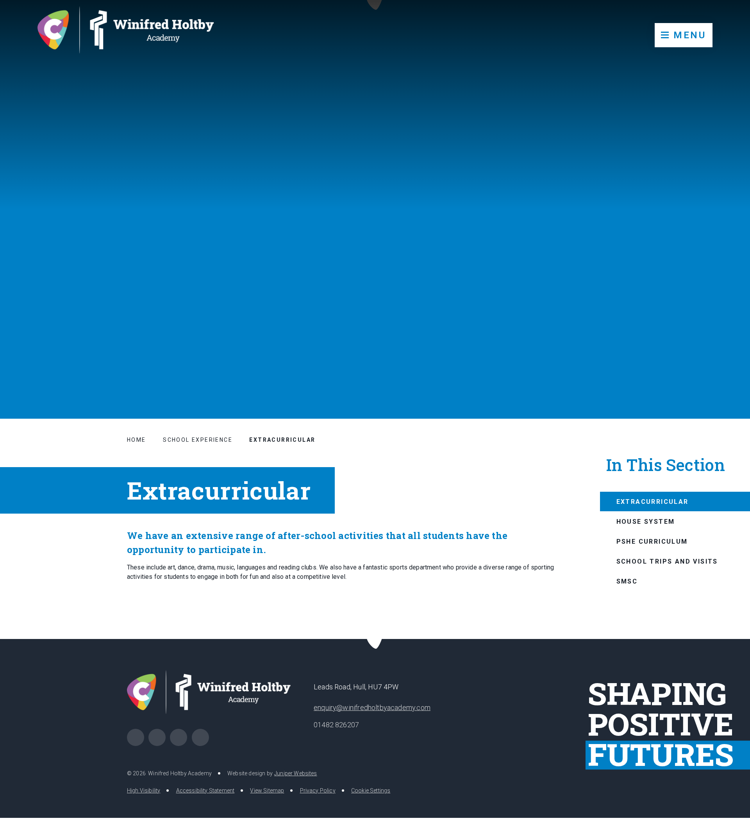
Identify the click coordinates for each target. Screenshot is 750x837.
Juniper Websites (295, 773)
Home (136, 440)
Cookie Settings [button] (370, 790)
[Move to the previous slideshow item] (686, 370)
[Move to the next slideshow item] (705, 370)
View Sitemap (267, 790)
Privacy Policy (318, 790)
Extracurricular (282, 440)
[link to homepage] (132, 33)
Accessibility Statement (205, 790)
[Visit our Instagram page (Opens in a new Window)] (157, 737)
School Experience (197, 440)
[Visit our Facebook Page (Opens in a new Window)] (135, 737)
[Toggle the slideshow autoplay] (725, 370)
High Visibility (143, 790)
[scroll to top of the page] (375, 639)
